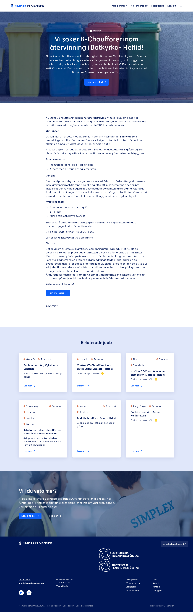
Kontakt (171, 6)
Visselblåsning (132, 591)
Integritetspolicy (54, 606)
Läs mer (53, 516)
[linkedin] (21, 592)
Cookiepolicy (68, 606)
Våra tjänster (118, 6)
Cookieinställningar (84, 606)
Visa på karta (62, 586)
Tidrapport (157, 591)
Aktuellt (156, 583)
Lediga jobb (157, 6)
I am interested (95, 82)
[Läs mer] (43, 372)
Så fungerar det (139, 6)
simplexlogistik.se (172, 544)
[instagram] (29, 592)
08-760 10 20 (24, 580)
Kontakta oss (28, 516)
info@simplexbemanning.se (31, 583)
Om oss (156, 580)
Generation (169, 606)
